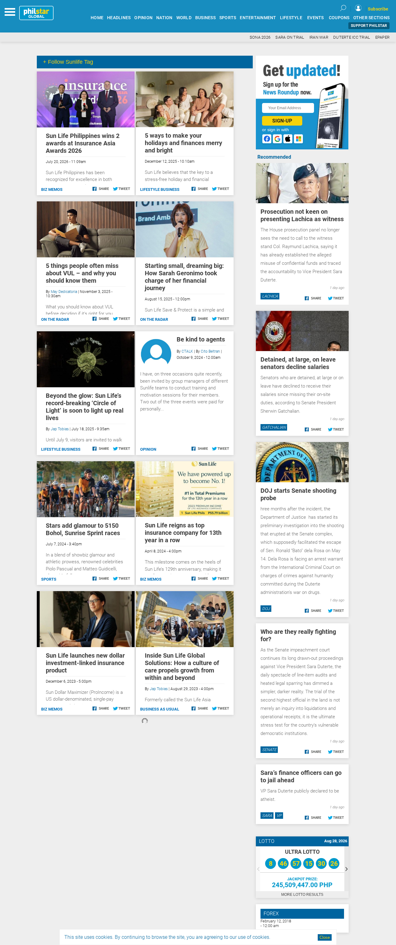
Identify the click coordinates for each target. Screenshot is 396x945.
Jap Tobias (60, 429)
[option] (302, 868)
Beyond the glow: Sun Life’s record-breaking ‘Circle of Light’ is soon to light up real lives (84, 407)
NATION (164, 17)
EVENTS (315, 17)
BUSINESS (205, 17)
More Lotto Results (302, 894)
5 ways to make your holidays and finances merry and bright (183, 143)
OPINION (143, 17)
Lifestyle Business (159, 189)
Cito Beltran (210, 351)
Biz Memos (51, 189)
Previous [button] (258, 868)
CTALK (187, 351)
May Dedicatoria (64, 292)
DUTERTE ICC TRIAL (351, 37)
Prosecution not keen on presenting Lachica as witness (302, 215)
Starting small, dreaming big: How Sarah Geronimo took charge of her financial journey (184, 277)
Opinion (148, 449)
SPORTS (227, 17)
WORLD (184, 17)
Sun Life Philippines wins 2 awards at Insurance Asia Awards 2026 (82, 143)
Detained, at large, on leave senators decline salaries (298, 363)
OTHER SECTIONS (371, 17)
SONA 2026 (260, 37)
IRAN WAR (318, 37)
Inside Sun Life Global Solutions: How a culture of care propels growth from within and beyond (182, 666)
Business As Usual (159, 709)
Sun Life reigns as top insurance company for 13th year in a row (183, 533)
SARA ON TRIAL (289, 37)
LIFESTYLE (291, 17)
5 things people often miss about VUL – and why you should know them (82, 273)
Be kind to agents (201, 339)
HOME (97, 17)
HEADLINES (119, 17)
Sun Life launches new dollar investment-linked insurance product (85, 663)
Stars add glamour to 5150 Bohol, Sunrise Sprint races (83, 529)
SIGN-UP (282, 121)
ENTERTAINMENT (258, 17)
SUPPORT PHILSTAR (369, 26)
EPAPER (382, 37)
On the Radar (55, 319)
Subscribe (378, 8)
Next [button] (346, 868)
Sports (48, 579)
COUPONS (339, 17)
